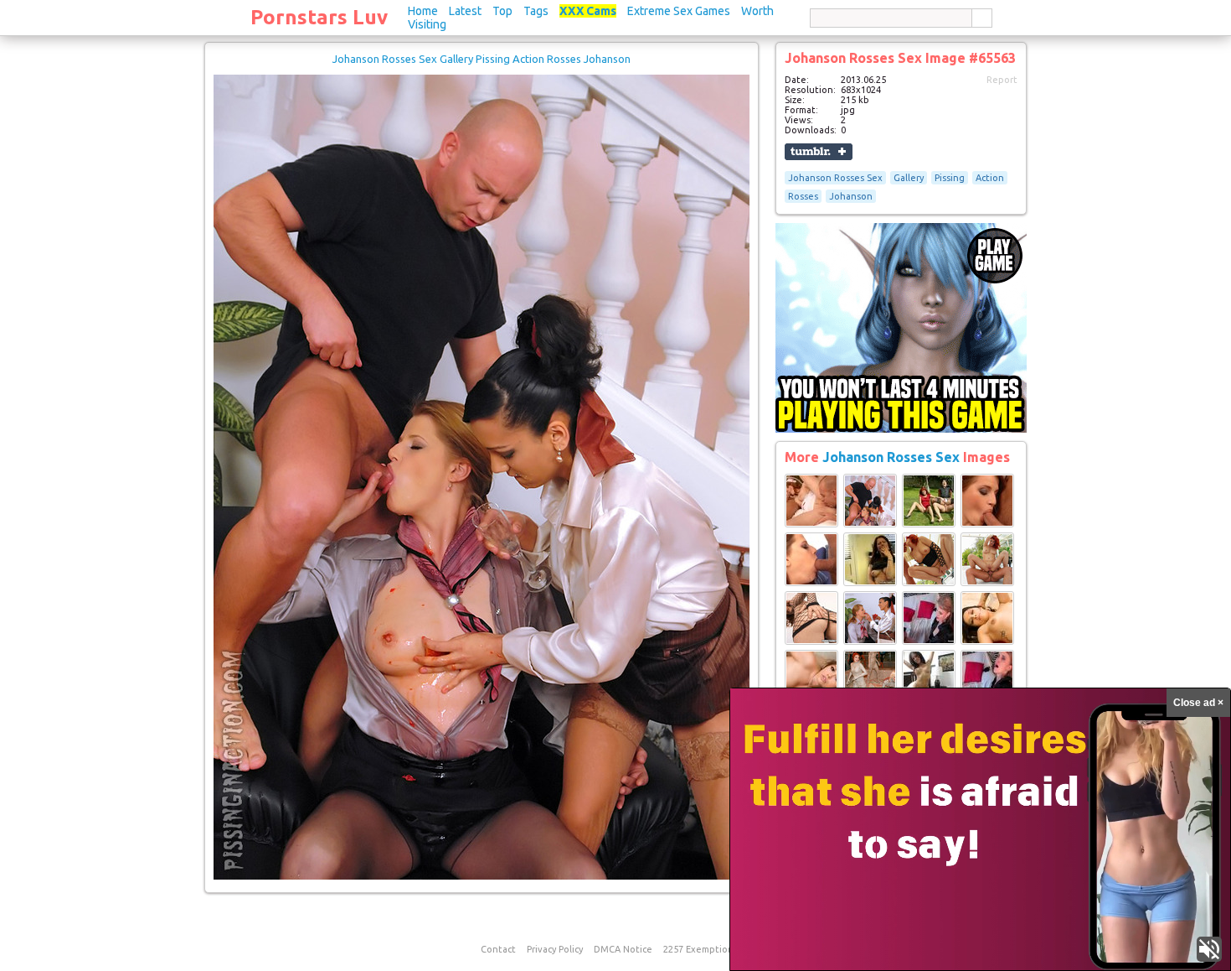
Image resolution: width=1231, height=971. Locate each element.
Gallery (909, 178)
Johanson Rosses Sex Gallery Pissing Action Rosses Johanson (481, 59)
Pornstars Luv (319, 17)
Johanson (851, 196)
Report (1001, 80)
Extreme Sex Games (678, 11)
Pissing (950, 178)
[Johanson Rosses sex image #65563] (481, 876)
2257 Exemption (698, 949)
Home (423, 11)
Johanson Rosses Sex (835, 178)
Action (990, 178)
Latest (465, 11)
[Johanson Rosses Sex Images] (811, 524)
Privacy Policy (555, 949)
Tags (536, 11)
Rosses (803, 196)
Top (502, 11)
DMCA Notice (623, 949)
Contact (498, 949)
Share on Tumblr (818, 151)
